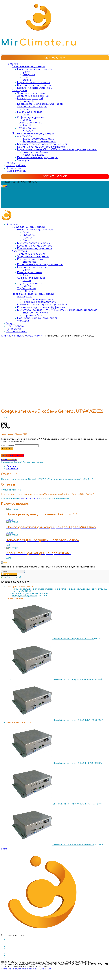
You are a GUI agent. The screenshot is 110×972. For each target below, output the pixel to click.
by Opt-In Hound (12, 577)
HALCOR (28, 130)
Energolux (29, 74)
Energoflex (29, 101)
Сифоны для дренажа (31, 117)
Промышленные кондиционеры (33, 133)
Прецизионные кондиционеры (37, 157)
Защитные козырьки (31, 93)
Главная (5, 336)
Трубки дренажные (29, 122)
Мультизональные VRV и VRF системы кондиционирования (57, 149)
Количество (7, 446)
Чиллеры (23, 160)
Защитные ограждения (33, 96)
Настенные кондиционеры (35, 69)
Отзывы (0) (12, 468)
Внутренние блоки (35, 152)
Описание (11, 466)
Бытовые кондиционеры (28, 66)
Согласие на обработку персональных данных (26, 969)
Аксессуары (19, 90)
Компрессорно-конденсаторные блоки (43, 144)
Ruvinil (27, 125)
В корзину (7, 449)
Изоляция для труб (30, 98)
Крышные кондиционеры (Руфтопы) (41, 146)
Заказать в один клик (12, 455)
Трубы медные (26, 128)
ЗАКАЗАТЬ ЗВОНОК (55, 176)
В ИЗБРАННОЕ (9, 460)
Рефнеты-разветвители (39, 141)
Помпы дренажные (29, 112)
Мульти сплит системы (33, 82)
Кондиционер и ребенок (24, 596)
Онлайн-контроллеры (32, 106)
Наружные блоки (33, 154)
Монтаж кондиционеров (25, 593)
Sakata (27, 79)
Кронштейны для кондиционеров (40, 104)
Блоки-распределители (39, 138)
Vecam (27, 120)
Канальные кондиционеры (34, 88)
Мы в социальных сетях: (14, 188)
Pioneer (27, 77)
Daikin (26, 71)
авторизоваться (28, 498)
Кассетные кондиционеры (35, 85)
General (39, 336)
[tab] (57, 466)
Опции (29, 336)
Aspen (27, 114)
